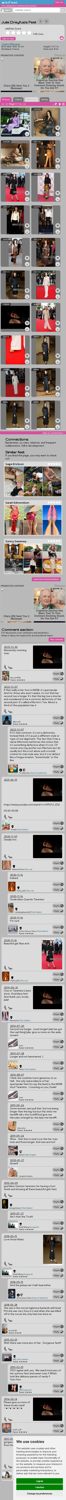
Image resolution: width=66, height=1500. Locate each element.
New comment (56, 639)
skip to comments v (53, 433)
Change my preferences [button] (39, 1493)
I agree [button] (39, 1481)
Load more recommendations (46, 579)
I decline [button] (39, 1487)
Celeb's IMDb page (11, 44)
